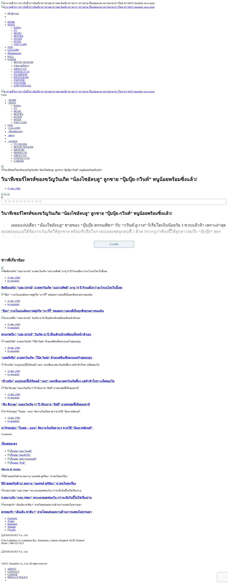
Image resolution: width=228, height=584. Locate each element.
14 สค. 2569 (13, 418)
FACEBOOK (20, 74)
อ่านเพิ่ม (114, 244)
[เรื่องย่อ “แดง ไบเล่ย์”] (19, 451)
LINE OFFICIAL (22, 85)
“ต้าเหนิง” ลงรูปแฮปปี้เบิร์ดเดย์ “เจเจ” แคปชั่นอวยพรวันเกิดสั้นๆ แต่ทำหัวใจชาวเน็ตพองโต (57, 381)
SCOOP (18, 38)
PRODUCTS (20, 152)
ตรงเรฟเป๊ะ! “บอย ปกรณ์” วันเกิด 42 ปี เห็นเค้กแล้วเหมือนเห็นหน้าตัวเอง (46, 334)
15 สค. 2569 (13, 371)
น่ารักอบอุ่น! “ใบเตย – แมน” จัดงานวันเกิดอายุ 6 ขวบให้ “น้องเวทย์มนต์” (47, 427)
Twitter (10, 521)
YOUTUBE (20, 83)
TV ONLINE (20, 144)
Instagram (12, 524)
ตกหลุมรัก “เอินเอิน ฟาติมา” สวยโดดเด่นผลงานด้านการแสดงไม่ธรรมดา (46, 511)
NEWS (11, 24)
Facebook (12, 518)
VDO (10, 47)
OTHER (11, 59)
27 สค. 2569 (13, 277)
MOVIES (18, 36)
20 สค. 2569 (13, 348)
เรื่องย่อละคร (14, 53)
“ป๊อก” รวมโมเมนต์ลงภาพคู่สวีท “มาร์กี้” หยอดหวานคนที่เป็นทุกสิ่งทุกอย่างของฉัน (52, 311)
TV (15, 30)
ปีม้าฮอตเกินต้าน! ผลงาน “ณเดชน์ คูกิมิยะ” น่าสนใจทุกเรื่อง (38, 483)
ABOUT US (20, 69)
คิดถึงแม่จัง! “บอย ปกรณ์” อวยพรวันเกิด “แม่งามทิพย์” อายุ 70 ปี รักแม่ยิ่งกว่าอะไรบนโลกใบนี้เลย (61, 287)
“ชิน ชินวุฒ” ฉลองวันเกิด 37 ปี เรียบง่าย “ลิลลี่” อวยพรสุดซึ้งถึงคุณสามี (45, 404)
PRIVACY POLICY (17, 577)
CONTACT (13, 571)
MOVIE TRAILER (23, 62)
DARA (17, 27)
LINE (13, 530)
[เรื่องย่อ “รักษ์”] (16, 462)
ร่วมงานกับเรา (21, 65)
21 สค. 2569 (13, 324)
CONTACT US (21, 71)
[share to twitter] (5, 194)
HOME (11, 22)
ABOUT (11, 569)
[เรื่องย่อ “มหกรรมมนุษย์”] (22, 459)
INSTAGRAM (21, 77)
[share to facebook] (2, 194)
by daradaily (13, 281)
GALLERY (13, 50)
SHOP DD (19, 149)
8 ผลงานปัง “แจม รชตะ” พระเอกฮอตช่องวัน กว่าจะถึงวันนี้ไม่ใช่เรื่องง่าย (46, 497)
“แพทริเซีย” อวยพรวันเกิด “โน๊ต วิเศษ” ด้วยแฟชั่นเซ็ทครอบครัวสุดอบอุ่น (46, 357)
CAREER (19, 161)
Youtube (11, 526)
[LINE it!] (8, 194)
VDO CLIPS (20, 44)
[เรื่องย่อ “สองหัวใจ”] (19, 455)
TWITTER (19, 80)
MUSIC (18, 33)
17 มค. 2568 (13, 188)
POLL (10, 56)
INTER (17, 41)
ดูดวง (10, 135)
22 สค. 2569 (13, 301)
